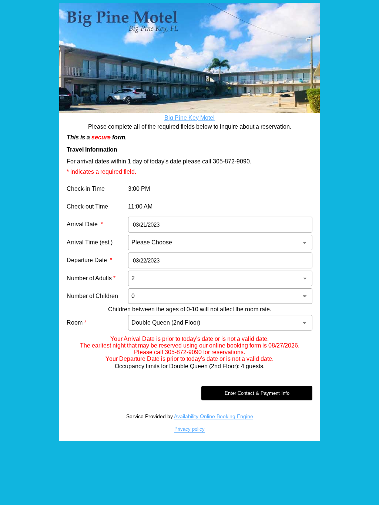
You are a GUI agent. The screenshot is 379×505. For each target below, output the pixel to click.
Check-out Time (87, 206)
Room (76, 322)
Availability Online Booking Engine (213, 416)
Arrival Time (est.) (90, 242)
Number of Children (92, 296)
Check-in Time (86, 189)
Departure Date (89, 260)
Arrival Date (85, 224)
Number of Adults (91, 278)
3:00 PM (139, 189)
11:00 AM (140, 206)
